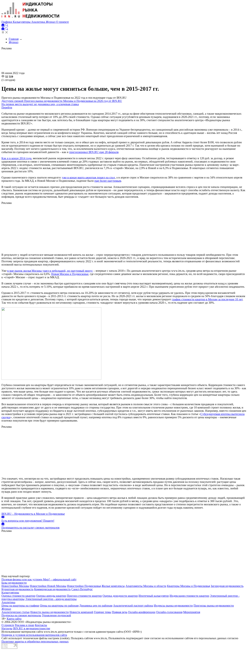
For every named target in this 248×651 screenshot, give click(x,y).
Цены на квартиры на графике (20, 605)
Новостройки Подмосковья (84, 586)
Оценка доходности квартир (120, 595)
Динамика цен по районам (95, 605)
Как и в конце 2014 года (16, 158)
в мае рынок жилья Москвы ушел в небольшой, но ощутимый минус (50, 270)
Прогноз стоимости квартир (84, 595)
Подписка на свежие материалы (21, 615)
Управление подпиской (56, 615)
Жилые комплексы (113, 586)
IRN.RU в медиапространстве (31, 628)
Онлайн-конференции (141, 612)
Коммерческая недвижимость (52, 589)
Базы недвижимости (14, 582)
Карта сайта (14, 618)
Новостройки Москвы (15, 586)
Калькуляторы (22, 21)
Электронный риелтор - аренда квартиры (51, 599)
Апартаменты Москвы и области (145, 586)
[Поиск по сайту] (6, 25)
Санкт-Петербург (82, 589)
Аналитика (38, 21)
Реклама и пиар (24, 625)
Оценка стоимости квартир (18, 595)
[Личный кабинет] (3, 25)
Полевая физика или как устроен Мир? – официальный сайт (38, 579)
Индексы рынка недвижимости (173, 605)
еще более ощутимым (107, 180)
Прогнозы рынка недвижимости (214, 605)
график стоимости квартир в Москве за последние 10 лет (207, 299)
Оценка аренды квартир (51, 595)
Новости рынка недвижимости (49, 612)
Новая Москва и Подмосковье (69, 274)
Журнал (51, 21)
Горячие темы (102, 612)
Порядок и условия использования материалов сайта (34, 634)
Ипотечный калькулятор (154, 595)
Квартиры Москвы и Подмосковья (188, 586)
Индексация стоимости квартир (189, 595)
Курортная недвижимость (17, 589)
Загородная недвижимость (227, 586)
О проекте (62, 21)
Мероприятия (191, 612)
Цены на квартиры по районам (59, 605)
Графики (7, 21)
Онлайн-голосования (169, 612)
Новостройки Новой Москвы (48, 586)
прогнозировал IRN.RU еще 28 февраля (93, 152)
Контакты (41, 625)
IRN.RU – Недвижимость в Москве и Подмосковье (33, 513)
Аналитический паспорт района (133, 605)
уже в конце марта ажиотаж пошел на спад (88, 177)
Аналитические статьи (15, 612)
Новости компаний (81, 612)
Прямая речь (119, 612)
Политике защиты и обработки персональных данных (35, 641)
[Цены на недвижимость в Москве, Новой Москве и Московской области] (30, 18)
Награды (6, 628)
